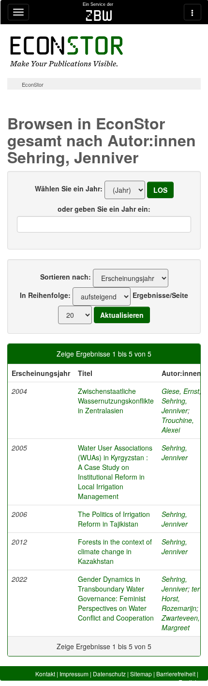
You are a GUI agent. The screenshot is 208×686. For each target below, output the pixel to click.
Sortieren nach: (65, 276)
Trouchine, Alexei (178, 425)
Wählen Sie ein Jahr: (69, 188)
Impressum (74, 674)
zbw (99, 15)
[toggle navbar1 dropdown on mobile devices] (18, 12)
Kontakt (45, 674)
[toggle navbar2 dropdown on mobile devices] (192, 12)
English (188, 682)
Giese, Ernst (180, 391)
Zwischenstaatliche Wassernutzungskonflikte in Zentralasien (116, 400)
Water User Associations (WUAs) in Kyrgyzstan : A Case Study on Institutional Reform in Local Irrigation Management (115, 472)
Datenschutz (109, 674)
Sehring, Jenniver (175, 405)
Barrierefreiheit (175, 674)
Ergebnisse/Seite (160, 295)
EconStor (33, 84)
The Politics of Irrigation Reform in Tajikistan (114, 519)
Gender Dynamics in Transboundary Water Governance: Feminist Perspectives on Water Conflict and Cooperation (116, 598)
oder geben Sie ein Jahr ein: (104, 209)
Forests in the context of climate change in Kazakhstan (115, 551)
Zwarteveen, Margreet (181, 622)
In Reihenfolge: (45, 295)
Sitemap (141, 674)
